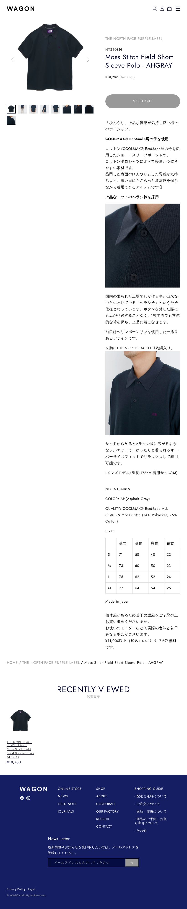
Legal (31, 889)
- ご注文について (147, 804)
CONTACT (104, 826)
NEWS (63, 796)
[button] (155, 9)
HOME (12, 662)
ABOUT (101, 796)
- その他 (141, 830)
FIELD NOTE (67, 804)
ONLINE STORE (70, 789)
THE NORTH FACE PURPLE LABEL (134, 38)
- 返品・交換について (151, 811)
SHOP (100, 789)
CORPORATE (106, 804)
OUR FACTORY (107, 811)
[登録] (131, 862)
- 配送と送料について (151, 796)
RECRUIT (102, 819)
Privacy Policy (16, 889)
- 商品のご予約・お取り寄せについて (151, 821)
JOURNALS (66, 811)
